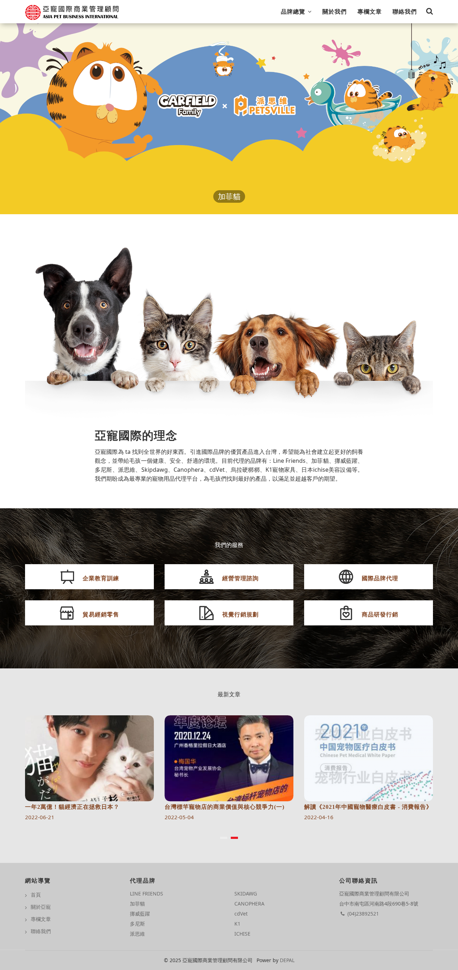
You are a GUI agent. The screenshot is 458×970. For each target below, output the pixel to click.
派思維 (137, 933)
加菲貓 (229, 196)
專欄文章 (369, 11)
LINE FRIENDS (146, 893)
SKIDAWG (245, 893)
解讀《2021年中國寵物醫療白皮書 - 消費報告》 (229, 807)
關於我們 (334, 11)
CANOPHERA (249, 903)
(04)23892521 (363, 913)
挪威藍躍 (140, 913)
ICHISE (242, 933)
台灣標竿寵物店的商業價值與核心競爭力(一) (85, 807)
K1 (237, 923)
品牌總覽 (294, 11)
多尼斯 (137, 923)
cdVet (241, 913)
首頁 (36, 894)
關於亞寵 (41, 906)
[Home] (72, 10)
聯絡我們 (405, 11)
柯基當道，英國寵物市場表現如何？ (352, 807)
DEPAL (287, 960)
